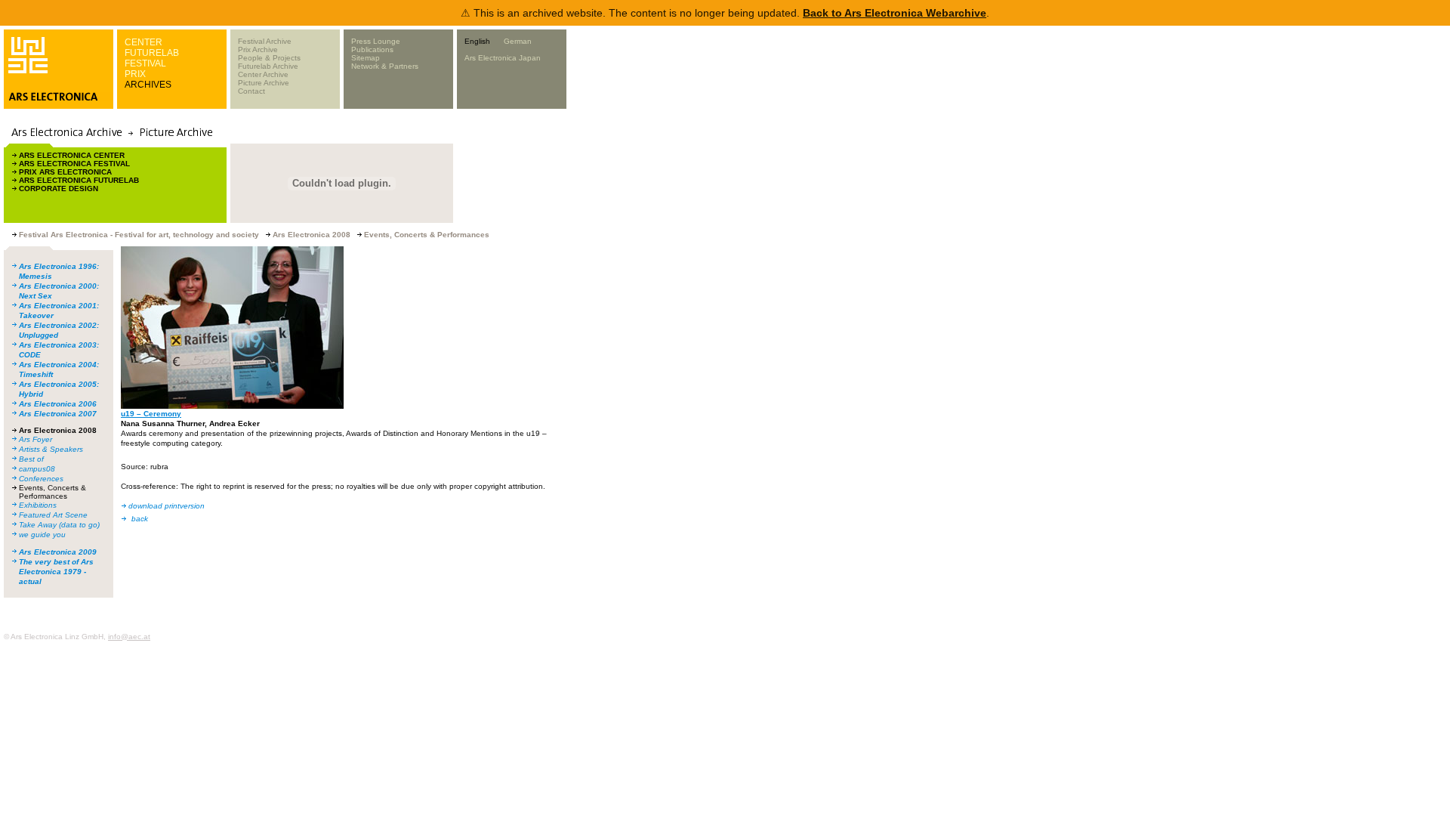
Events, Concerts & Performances (52, 492)
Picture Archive (263, 83)
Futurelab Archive (268, 66)
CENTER (143, 42)
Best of (31, 459)
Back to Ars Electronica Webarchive (894, 13)
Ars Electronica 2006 (58, 404)
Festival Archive (265, 41)
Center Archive (263, 74)
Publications (372, 49)
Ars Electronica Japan (502, 58)
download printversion (166, 506)
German (518, 41)
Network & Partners (384, 66)
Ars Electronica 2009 (58, 552)
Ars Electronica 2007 (58, 414)
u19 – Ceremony (151, 414)
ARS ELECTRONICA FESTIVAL (74, 163)
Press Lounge (375, 41)
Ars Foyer (35, 439)
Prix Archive (258, 49)
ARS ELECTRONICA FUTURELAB (79, 180)
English (477, 41)
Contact (251, 91)
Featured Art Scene (53, 515)
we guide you (42, 534)
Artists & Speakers (51, 449)
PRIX (135, 74)
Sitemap (365, 58)
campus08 (37, 469)
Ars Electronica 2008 (58, 430)
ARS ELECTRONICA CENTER (72, 155)
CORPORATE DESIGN (58, 188)
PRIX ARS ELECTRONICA (65, 172)
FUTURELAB (152, 53)
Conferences (41, 478)
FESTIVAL (145, 63)
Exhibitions (38, 505)
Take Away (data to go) (59, 525)
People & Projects (269, 58)
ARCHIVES (148, 84)
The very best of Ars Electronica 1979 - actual (56, 572)
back (139, 519)
